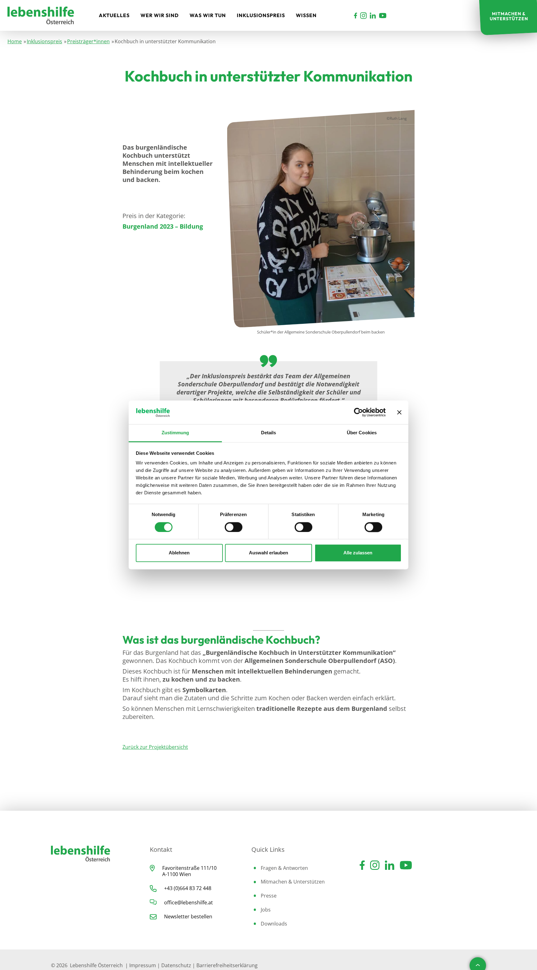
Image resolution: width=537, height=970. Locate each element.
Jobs (266, 909)
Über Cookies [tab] (362, 433)
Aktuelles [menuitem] (114, 15)
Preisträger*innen (88, 41)
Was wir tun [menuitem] (208, 15)
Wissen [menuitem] (306, 15)
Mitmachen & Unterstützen (293, 881)
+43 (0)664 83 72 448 (187, 888)
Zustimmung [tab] (175, 433)
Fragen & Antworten (284, 868)
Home (14, 41)
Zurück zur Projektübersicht (155, 747)
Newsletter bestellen (188, 916)
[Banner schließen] (399, 412)
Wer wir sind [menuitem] (159, 15)
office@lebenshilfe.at (188, 902)
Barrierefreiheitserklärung (227, 965)
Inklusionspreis (44, 41)
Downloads (274, 923)
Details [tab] (268, 433)
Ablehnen (179, 553)
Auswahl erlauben (268, 553)
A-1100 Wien (176, 874)
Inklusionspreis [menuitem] (261, 15)
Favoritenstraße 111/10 (189, 868)
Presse (269, 895)
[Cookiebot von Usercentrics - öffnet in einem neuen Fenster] (358, 412)
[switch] (233, 527)
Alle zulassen (357, 553)
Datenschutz (176, 965)
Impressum (142, 965)
